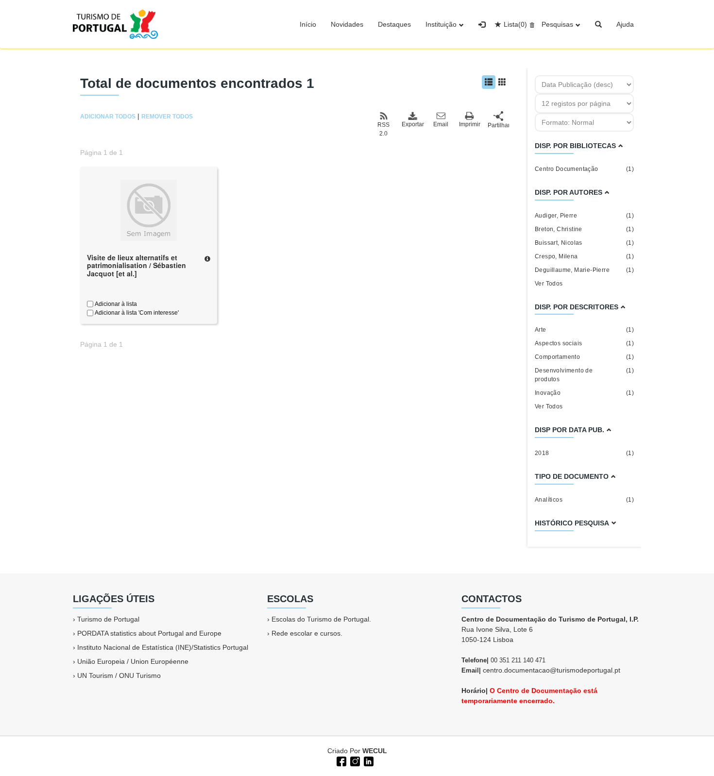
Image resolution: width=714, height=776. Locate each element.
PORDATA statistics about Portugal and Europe (149, 633)
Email (440, 124)
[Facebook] (340, 760)
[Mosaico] (502, 82)
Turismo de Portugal (108, 619)
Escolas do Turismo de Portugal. (321, 619)
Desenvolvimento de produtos (584, 375)
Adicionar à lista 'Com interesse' (136, 312)
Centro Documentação (584, 169)
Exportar (412, 124)
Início (308, 24)
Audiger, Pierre (584, 215)
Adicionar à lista (115, 304)
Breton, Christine (584, 229)
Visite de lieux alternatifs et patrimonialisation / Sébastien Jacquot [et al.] (136, 266)
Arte (584, 329)
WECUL (374, 751)
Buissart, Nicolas (584, 242)
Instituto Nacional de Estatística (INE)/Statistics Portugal (162, 647)
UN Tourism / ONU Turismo (119, 675)
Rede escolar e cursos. (307, 633)
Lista (515, 24)
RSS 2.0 (383, 129)
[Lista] (488, 82)
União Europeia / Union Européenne (132, 661)
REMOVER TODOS (167, 116)
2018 (584, 453)
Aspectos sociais (584, 343)
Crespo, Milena (584, 256)
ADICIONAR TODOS (108, 116)
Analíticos (584, 499)
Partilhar (498, 125)
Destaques (394, 24)
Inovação (584, 392)
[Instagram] (354, 760)
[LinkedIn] (368, 760)
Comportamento (584, 357)
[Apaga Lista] (530, 24)
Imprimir (469, 124)
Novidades (347, 24)
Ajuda (625, 24)
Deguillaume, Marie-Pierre (584, 270)
